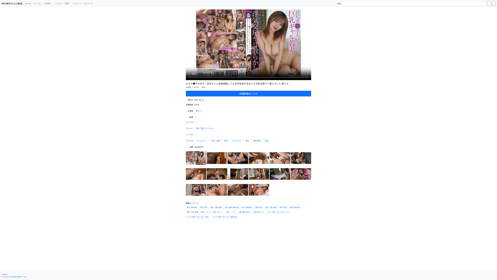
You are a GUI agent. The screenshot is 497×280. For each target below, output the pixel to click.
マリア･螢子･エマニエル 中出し (198, 217)
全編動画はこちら (248, 93)
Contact (5, 274)
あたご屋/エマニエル (204, 128)
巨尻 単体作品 (295, 207)
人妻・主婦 (215, 140)
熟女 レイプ (205, 212)
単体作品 (257, 140)
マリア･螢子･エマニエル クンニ (278, 212)
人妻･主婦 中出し (244, 212)
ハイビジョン (201, 140)
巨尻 (266, 140)
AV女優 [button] (47, 3)
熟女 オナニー (218, 212)
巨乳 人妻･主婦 (270, 207)
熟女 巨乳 (203, 207)
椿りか (198, 111)
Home (28, 3)
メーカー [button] (76, 3)
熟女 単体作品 (192, 207)
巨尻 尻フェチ (259, 212)
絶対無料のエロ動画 (12, 3)
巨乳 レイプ (230, 212)
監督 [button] (67, 3)
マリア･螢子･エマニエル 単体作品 (225, 217)
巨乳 (226, 140)
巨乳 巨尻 (283, 207)
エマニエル (236, 140)
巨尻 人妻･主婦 (192, 212)
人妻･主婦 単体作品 (232, 207)
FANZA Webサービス (19, 276)
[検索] (491, 3)
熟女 (247, 140)
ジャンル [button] (37, 3)
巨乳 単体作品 (247, 207)
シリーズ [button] (57, 3)
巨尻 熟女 (258, 207)
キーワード (88, 3)
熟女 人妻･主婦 (216, 207)
